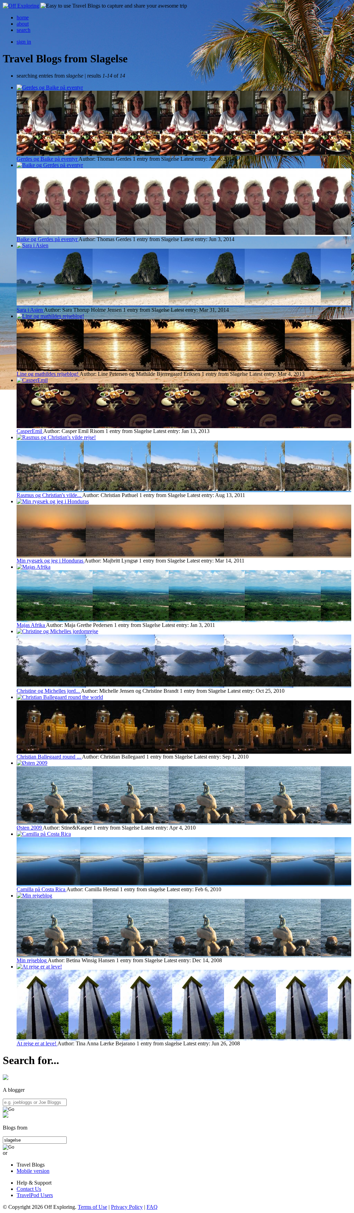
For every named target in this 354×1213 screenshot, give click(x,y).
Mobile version (33, 1171)
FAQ (152, 1207)
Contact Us (29, 1189)
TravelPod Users (35, 1195)
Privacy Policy (127, 1207)
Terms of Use (92, 1207)
